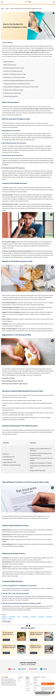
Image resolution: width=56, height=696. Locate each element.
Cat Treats (28, 690)
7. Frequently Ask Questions (10, 96)
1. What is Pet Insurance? (9, 65)
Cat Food (27, 688)
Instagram (34, 669)
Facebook (23, 669)
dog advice (33, 616)
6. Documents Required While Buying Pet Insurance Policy (18, 80)
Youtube (13, 669)
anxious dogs (12, 616)
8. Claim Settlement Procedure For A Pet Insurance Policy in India (20, 87)
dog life (3, 618)
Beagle (34, 690)
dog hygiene (49, 616)
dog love (10, 618)
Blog (2, 8)
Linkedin (45, 669)
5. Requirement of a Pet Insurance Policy (14, 77)
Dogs (7, 8)
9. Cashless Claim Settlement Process (13, 90)
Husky (34, 692)
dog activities (25, 616)
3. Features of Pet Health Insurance (12, 71)
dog (19, 616)
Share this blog (6, 621)
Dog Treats (28, 681)
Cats (19, 680)
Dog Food (28, 679)
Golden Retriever (36, 685)
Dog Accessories (29, 684)
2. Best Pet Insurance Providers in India (13, 68)
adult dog (4, 616)
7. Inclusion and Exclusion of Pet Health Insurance (16, 83)
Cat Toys (27, 686)
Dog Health (41, 616)
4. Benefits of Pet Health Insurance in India (14, 74)
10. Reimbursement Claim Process (12, 93)
